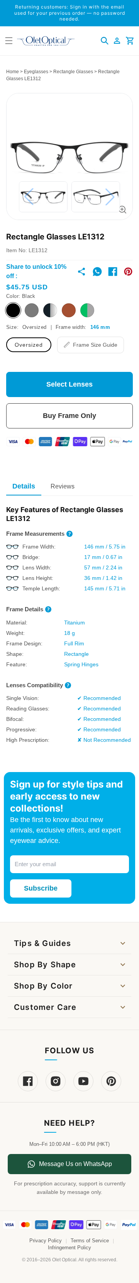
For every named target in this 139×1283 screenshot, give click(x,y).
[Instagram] (56, 1081)
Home (12, 71)
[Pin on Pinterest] (128, 271)
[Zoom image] (122, 209)
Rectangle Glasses (73, 71)
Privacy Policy (45, 1240)
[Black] (13, 310)
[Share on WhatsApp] (97, 271)
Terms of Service (90, 1240)
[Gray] (32, 310)
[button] (104, 41)
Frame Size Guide (95, 345)
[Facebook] (28, 1081)
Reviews (63, 486)
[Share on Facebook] (112, 271)
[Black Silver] (50, 310)
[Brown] (69, 310)
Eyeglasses (36, 71)
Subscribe (41, 888)
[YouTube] (83, 1081)
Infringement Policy (69, 1247)
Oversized (29, 345)
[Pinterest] (111, 1081)
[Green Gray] (87, 310)
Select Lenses (69, 384)
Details (23, 486)
